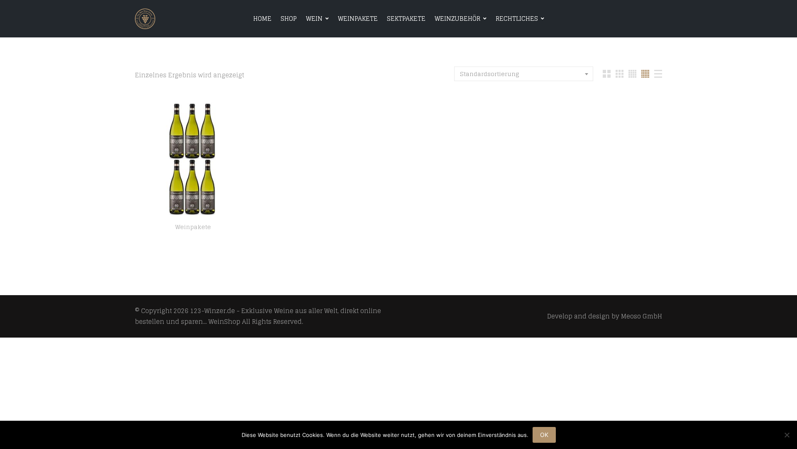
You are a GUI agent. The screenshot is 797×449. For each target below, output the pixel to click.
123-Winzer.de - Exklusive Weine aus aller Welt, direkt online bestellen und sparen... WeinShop (258, 316)
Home (262, 18)
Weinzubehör (457, 18)
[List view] (658, 74)
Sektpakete (406, 18)
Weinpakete (358, 18)
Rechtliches (517, 18)
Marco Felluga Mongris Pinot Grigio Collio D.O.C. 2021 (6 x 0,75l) (193, 237)
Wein (314, 18)
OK (544, 434)
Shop (289, 18)
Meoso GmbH (641, 316)
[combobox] (523, 74)
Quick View (193, 207)
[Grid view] (607, 74)
